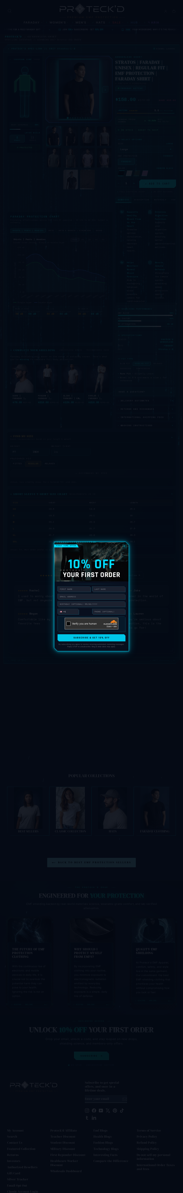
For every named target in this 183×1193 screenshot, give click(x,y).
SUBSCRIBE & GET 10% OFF (91, 637)
